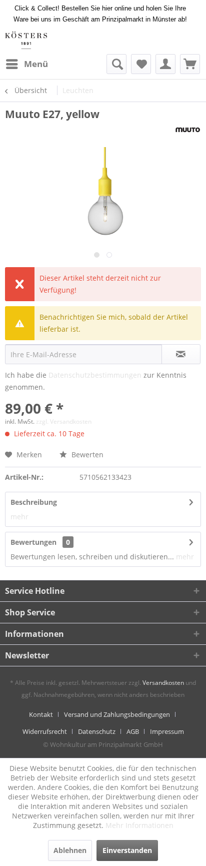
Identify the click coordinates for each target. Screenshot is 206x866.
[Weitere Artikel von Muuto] (187, 130)
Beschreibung (33, 502)
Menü (36, 64)
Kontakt (41, 714)
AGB (132, 731)
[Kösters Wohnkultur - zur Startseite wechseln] (26, 40)
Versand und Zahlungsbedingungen (117, 714)
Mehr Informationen (140, 825)
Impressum (167, 731)
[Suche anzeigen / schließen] (116, 64)
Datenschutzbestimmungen (95, 375)
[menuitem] (26, 64)
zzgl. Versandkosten (64, 421)
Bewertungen (33, 542)
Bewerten (87, 454)
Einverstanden (127, 850)
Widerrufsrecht (44, 731)
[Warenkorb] (190, 64)
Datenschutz (97, 731)
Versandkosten (163, 682)
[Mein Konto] (166, 64)
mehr (19, 516)
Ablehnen (70, 850)
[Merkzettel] (141, 64)
